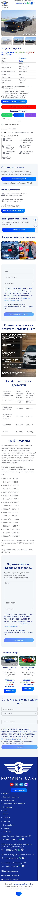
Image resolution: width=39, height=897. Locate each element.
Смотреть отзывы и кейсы (13, 210)
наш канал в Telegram (11, 875)
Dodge (21, 61)
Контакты (6, 817)
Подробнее (10, 690)
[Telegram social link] (17, 135)
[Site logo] (4, 3)
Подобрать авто (19, 229)
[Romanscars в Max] (26, 784)
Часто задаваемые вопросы (14, 804)
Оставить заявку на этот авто (19, 107)
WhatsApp (7, 115)
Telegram (18, 115)
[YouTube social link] (12, 784)
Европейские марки (18, 132)
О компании (7, 807)
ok (19, 893)
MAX (30, 115)
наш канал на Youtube (11, 880)
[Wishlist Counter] (35, 226)
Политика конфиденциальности (13, 739)
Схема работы (8, 825)
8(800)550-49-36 (21, 3)
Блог (5, 810)
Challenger (5, 7)
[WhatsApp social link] (13, 135)
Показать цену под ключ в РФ (14, 101)
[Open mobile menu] (35, 3)
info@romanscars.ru (10, 871)
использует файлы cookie (22, 884)
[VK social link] (15, 135)
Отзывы (6, 814)
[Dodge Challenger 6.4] (9, 661)
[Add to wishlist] (15, 659)
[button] (3, 23)
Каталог (30, 132)
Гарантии (6, 821)
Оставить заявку (18, 790)
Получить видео (18, 179)
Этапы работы (8, 800)
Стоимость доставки (11, 797)
